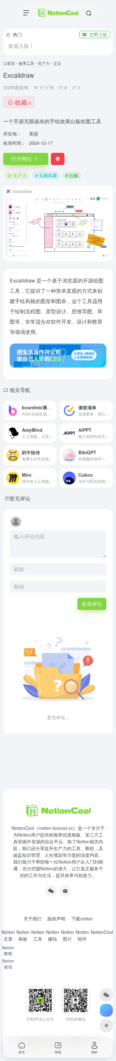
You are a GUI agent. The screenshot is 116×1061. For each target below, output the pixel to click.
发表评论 (92, 603)
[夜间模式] (106, 1025)
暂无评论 (20, 498)
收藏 (23, 102)
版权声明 (56, 918)
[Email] (65, 891)
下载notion (82, 918)
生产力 (44, 63)
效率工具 (26, 63)
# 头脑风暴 (46, 175)
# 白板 (71, 175)
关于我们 (33, 918)
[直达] (52, 410)
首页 (11, 63)
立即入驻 (98, 34)
